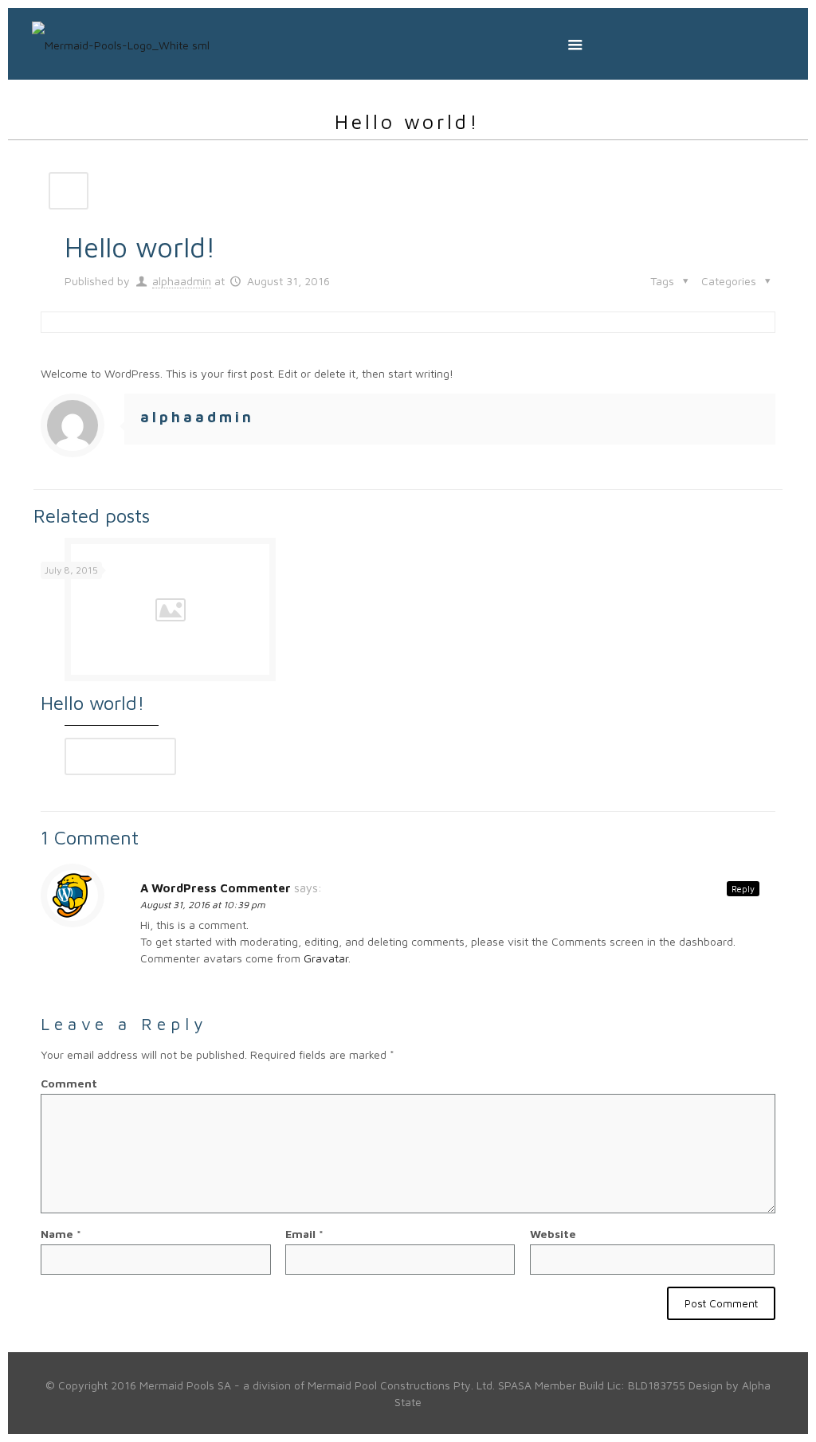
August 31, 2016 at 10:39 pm (202, 905)
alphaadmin (181, 281)
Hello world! (92, 703)
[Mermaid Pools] (121, 44)
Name (61, 1233)
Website (553, 1233)
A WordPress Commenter (215, 888)
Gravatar (326, 958)
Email (304, 1233)
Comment (69, 1083)
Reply (743, 889)
